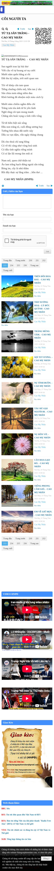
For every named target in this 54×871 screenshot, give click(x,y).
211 (37, 260)
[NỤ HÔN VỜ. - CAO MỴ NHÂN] (17, 444)
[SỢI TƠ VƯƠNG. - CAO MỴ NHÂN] (17, 367)
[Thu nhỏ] (2, 28)
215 (18, 265)
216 (25, 265)
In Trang (2, 185)
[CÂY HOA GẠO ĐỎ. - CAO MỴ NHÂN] (17, 470)
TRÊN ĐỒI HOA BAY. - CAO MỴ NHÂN (42, 279)
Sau (29, 29)
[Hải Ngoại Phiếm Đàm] (27, 3)
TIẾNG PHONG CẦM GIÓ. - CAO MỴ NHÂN (43, 489)
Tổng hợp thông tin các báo (19, 839)
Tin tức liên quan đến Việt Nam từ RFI (23, 815)
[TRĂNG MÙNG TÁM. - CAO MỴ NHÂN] (17, 341)
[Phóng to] (6, 28)
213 (4, 265)
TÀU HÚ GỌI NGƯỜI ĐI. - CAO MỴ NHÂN (43, 411)
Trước (22, 29)
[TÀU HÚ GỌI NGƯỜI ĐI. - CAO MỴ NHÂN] (17, 418)
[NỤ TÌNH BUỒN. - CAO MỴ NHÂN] (17, 393)
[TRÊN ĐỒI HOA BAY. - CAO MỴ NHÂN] (17, 286)
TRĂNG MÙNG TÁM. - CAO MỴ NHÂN (42, 334)
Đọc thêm (37, 296)
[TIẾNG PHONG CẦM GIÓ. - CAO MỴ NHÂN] (17, 496)
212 (43, 260)
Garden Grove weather (27, 589)
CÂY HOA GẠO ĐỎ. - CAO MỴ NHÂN (42, 463)
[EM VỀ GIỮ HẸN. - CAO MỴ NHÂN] (17, 522)
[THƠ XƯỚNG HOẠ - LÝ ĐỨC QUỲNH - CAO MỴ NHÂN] (17, 312)
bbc (8, 808)
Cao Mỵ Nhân (8, 45)
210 (30, 260)
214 (11, 265)
